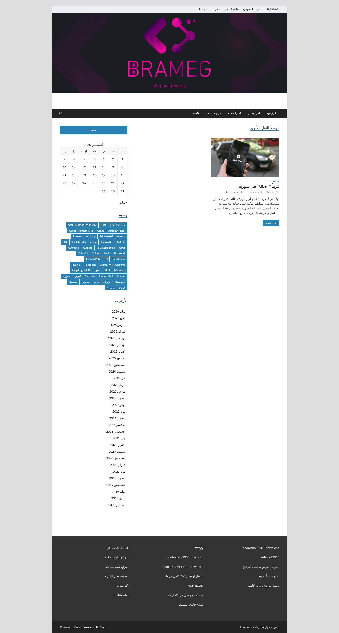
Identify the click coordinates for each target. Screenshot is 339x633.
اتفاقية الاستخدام (231, 9)
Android (120, 242)
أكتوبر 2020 (117, 445)
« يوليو (123, 202)
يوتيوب (111, 287)
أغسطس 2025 (115, 365)
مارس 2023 (117, 391)
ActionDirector (116, 230)
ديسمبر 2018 (116, 505)
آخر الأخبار (254, 113)
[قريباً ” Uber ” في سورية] (245, 157)
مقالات (197, 113)
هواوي (122, 287)
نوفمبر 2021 (117, 418)
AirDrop (90, 236)
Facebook (90, 264)
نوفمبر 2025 (117, 345)
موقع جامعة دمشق (191, 604)
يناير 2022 (118, 411)
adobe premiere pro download (183, 566)
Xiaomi (121, 276)
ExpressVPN (93, 259)
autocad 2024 (270, 557)
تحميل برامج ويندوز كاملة (263, 585)
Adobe (100, 230)
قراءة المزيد (272, 222)
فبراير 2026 (117, 331)
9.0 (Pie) (115, 224)
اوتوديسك (120, 281)
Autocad (87, 247)
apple (93, 242)
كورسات (122, 585)
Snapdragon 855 (81, 270)
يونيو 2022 (118, 405)
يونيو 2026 (118, 318)
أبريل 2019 (118, 498)
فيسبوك (73, 281)
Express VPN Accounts (112, 264)
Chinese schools (101, 253)
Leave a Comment (251, 191)
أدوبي (78, 276)
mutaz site (121, 595)
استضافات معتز (118, 548)
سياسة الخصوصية (251, 9)
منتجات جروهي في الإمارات (185, 595)
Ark (65, 242)
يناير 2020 (118, 471)
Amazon (77, 236)
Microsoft (119, 270)
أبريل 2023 (118, 385)
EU (106, 259)
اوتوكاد (107, 281)
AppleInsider (79, 242)
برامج (96, 281)
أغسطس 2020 (115, 458)
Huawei (76, 264)
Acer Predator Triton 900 (82, 224)
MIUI (107, 270)
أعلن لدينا (203, 9)
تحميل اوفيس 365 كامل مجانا (184, 576)
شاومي (85, 281)
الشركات (236, 113)
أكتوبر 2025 (117, 351)
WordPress (82, 627)
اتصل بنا (216, 9)
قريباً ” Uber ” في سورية (259, 186)
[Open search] (61, 113)
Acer (103, 224)
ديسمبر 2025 (116, 338)
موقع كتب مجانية (117, 566)
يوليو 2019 (118, 491)
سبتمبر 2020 (117, 451)
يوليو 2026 (118, 311)
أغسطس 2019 (115, 485)
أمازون (67, 276)
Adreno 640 (106, 236)
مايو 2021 (119, 438)
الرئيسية (271, 113)
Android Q (106, 242)
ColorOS (83, 253)
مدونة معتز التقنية (116, 576)
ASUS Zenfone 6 (106, 247)
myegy (199, 548)
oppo (97, 270)
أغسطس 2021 (115, 431)
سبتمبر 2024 (117, 371)
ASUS (122, 247)
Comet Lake (118, 259)
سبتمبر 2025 (117, 358)
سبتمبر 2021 (117, 425)
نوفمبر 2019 (117, 478)
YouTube (90, 276)
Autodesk (73, 247)
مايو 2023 (119, 378)
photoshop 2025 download (261, 548)
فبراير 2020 (117, 465)
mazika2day (195, 585)
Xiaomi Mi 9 (106, 276)
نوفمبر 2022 (117, 398)
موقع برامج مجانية (116, 557)
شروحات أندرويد (268, 576)
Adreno (121, 236)
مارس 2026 (117, 325)
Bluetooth (119, 253)
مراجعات (216, 113)
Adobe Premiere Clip (81, 230)
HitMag (99, 627)
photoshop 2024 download (185, 557)
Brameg (234, 191)
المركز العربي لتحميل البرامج (260, 566)
